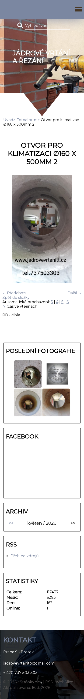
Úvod (8, 120)
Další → (75, 293)
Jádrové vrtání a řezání (41, 57)
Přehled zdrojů (24, 556)
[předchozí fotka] (10, 229)
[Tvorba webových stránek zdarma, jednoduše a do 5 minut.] (41, 682)
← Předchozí (14, 293)
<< (11, 523)
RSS (49, 682)
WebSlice (64, 682)
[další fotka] (74, 229)
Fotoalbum (27, 120)
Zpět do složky (16, 297)
